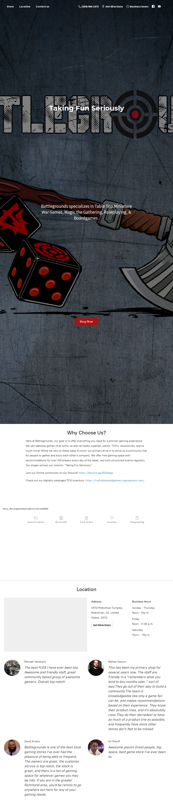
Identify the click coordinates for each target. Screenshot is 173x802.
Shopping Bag (137, 522)
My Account (61, 522)
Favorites (112, 522)
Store (10, 6)
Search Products (35, 522)
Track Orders (86, 522)
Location (24, 6)
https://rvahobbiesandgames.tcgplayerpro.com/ (114, 480)
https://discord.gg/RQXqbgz (96, 472)
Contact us (42, 6)
